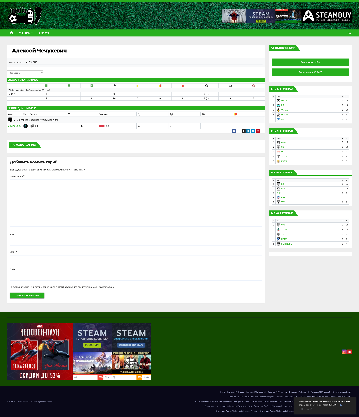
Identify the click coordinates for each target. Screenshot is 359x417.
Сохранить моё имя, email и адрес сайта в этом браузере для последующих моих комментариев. (63, 287)
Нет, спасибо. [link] (307, 409)
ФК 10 (284, 100)
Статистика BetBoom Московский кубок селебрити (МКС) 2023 (280, 406)
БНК (278, 193)
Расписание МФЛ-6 (310, 62)
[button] (350, 33)
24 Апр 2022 (14, 126)
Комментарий (17, 176)
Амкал (284, 142)
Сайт (12, 269)
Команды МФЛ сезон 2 (255, 392)
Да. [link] (341, 405)
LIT (282, 105)
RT (282, 152)
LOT (283, 189)
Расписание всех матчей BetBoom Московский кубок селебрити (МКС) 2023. (261, 397)
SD (282, 147)
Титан (284, 156)
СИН (283, 225)
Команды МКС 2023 (235, 392)
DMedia (284, 115)
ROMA (284, 239)
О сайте (44, 33)
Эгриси (284, 110)
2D (282, 234)
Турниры (25, 33)
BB (282, 184)
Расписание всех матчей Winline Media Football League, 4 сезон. (222, 401)
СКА (283, 197)
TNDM (284, 229)
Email (13, 252)
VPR (283, 202)
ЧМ (282, 119)
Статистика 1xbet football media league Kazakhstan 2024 (228, 406)
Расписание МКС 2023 (310, 72)
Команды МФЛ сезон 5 (320, 392)
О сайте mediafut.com (341, 392)
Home (222, 392)
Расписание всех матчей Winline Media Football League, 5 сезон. (278, 401)
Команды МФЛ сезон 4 (299, 392)
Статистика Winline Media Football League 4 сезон (236, 411)
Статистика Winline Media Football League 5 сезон (280, 411)
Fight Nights (286, 244)
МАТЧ (284, 161)
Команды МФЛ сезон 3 (277, 392)
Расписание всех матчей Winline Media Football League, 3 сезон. (323, 397)
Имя (13, 234)
